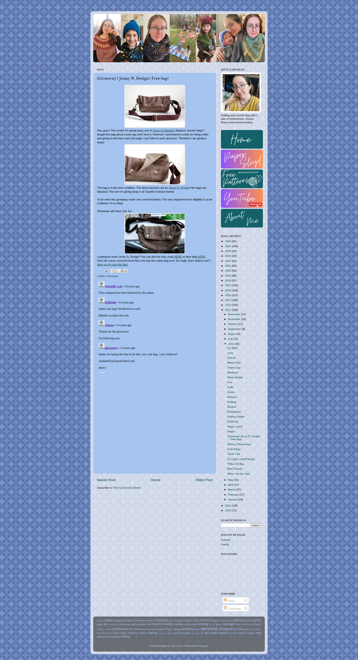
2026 (228, 241)
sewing (152, 632)
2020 (228, 270)
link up (212, 624)
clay (171, 620)
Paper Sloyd (173, 629)
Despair (231, 406)
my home (152, 629)
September (235, 329)
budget (128, 620)
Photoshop (242, 629)
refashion (132, 633)
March (232, 489)
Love (230, 353)
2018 (228, 280)
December (234, 314)
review (143, 633)
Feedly (225, 544)
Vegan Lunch (235, 426)
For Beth (232, 348)
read (115, 633)
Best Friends (234, 468)
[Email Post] (105, 270)
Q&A (110, 633)
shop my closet (165, 633)
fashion (238, 620)
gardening (113, 624)
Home (156, 480)
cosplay (178, 620)
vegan (251, 633)
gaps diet (102, 624)
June (231, 343)
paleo (161, 629)
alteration (101, 620)
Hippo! (231, 431)
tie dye (205, 633)
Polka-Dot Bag (235, 464)
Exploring (232, 421)
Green (231, 392)
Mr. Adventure (137, 629)
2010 (228, 510)
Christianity (160, 620)
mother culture (104, 629)
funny (257, 620)
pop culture (255, 629)
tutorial (223, 632)
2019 (228, 275)
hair (149, 624)
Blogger (203, 646)
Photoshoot (234, 411)
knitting (203, 624)
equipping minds (225, 620)
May (231, 480)
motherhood (120, 629)
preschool (102, 633)
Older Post (204, 480)
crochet (204, 620)
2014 (228, 300)
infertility (178, 624)
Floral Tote (233, 454)
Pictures (232, 397)
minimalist (256, 624)
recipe (122, 633)
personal (209, 628)
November (234, 319)
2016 (228, 290)
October (233, 324)
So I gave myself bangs (241, 459)
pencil (197, 629)
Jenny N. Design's (164, 130)
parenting (187, 629)
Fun (229, 382)
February (234, 494)
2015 (228, 295)
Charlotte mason (143, 620)
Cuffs (230, 387)
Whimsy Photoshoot (239, 444)
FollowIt (225, 540)
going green (138, 624)
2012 (228, 310)
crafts (195, 620)
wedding (115, 636)
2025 (228, 246)
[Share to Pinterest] (126, 271)
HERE (178, 256)
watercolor (103, 636)
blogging (118, 620)
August (232, 334)
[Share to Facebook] (122, 271)
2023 (228, 256)
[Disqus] (154, 326)
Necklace (232, 372)
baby (109, 620)
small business (182, 633)
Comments (234, 608)
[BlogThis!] (115, 271)
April (231, 484)
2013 (228, 305)
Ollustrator (177, 646)
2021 (228, 265)
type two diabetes (237, 633)
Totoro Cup (234, 367)
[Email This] (112, 271)
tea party (196, 633)
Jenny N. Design (179, 187)
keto (194, 624)
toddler (213, 633)
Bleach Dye (234, 362)
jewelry (188, 624)
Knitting (231, 402)
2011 (228, 505)
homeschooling (162, 624)
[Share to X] (119, 271)
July (230, 338)
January (233, 499)
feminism (248, 620)
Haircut (231, 357)
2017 (228, 285)
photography (227, 629)
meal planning (242, 624)
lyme (218, 624)
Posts (231, 601)
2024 (228, 251)
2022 (228, 261)
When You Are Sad (238, 473)
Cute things (234, 449)
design (214, 620)
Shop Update (235, 377)
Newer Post (106, 480)
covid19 (186, 620)
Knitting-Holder (236, 416)
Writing (125, 636)
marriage (228, 624)
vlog (258, 632)
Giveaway (112, 276)
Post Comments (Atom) (127, 487)
